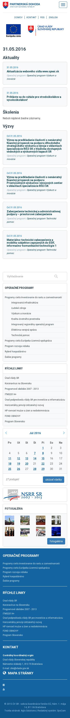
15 (42, 458)
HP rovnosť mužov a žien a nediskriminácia (27, 410)
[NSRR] (23, 494)
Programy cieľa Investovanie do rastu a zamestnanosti (33, 297)
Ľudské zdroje (18, 308)
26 (18, 468)
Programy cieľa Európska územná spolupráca (28, 340)
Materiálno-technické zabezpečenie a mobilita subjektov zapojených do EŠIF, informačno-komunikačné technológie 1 (31, 242)
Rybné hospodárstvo (15, 351)
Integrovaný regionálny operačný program (32, 324)
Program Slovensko (15, 421)
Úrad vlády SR (12, 378)
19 (18, 463)
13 (26, 458)
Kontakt (31, 17)
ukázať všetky (53, 479)
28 (34, 468)
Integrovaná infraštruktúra (24, 302)
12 (18, 458)
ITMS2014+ (10, 394)
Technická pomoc (20, 335)
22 (42, 463)
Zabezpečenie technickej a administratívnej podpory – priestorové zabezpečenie (33, 213)
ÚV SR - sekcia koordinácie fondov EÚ (32, 704)
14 (34, 458)
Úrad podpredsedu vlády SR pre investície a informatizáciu (35, 399)
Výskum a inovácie (21, 313)
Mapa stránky (20, 673)
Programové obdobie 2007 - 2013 (22, 389)
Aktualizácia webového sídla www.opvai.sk (33, 71)
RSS (42, 17)
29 (42, 468)
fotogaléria (56, 541)
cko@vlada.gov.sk (19, 668)
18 (9, 463)
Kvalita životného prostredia (25, 319)
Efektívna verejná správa (24, 330)
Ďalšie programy (13, 357)
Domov (18, 17)
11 (9, 458)
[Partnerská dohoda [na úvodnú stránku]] (21, 5)
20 (26, 463)
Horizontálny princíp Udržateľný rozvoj (24, 405)
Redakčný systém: (47, 710)
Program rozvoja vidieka (17, 346)
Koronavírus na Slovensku (18, 383)
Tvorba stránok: (12, 710)
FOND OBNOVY (12, 416)
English (53, 17)
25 (9, 468)
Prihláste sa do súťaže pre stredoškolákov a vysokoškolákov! (34, 98)
